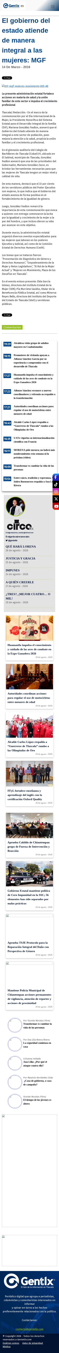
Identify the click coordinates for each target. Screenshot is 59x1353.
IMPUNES (13, 570)
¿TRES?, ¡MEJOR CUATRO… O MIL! (28, 596)
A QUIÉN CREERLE (20, 582)
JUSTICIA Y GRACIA (20, 558)
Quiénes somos (11, 1343)
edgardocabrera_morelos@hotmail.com (20, 532)
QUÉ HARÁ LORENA (21, 546)
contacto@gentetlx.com (29, 1329)
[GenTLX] (29, 1287)
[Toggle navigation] (52, 6)
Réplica (7, 1346)
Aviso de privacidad (32, 1343)
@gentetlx (12, 540)
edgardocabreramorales (18, 537)
